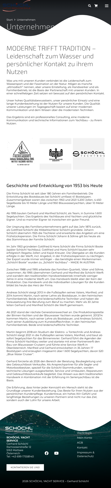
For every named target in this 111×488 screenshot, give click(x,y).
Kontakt (82, 447)
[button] (89, 5)
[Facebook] (47, 453)
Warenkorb (84, 432)
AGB (80, 442)
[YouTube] (56, 453)
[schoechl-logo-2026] (16, 6)
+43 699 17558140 (22, 456)
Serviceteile (84, 428)
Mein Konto (84, 437)
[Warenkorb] (96, 6)
